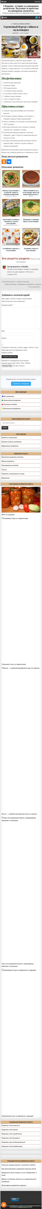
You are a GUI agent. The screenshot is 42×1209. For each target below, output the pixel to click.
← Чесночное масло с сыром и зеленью (14, 282)
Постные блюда (10, 404)
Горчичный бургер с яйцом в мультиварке (21, 28)
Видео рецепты (8, 461)
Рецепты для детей (10, 1130)
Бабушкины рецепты (10, 446)
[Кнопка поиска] (39, 17)
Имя (3, 331)
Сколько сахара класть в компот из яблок (18, 1165)
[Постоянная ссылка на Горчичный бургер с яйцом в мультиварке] (21, 47)
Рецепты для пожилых (11, 1125)
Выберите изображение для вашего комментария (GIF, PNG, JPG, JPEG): (16, 362)
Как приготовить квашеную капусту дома (19, 1169)
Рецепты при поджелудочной (13, 1142)
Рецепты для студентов (12, 1134)
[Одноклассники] (4, 161)
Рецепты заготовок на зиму (13, 474)
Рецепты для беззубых (11, 1138)
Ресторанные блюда (10, 465)
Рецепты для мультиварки (21, 24)
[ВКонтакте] (9, 161)
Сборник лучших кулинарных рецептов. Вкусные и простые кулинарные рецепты (21, 8)
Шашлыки (5, 478)
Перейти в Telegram (21, 384)
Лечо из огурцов (8, 515)
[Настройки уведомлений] (3, 1204)
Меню (4, 2)
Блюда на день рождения (11, 442)
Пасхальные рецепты (12, 408)
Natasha (16, 33)
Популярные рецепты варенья (14, 1185)
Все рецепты (9, 396)
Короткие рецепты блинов (12, 457)
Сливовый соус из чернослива (14, 664)
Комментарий (7, 305)
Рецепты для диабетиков (12, 1146)
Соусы (4, 470)
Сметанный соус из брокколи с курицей (17, 1116)
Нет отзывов (24, 33)
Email (4, 338)
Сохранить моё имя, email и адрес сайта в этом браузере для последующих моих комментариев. (20, 350)
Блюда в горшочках (9, 438)
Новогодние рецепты (12, 400)
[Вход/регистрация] (36, 17)
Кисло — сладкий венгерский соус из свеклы (19, 814)
